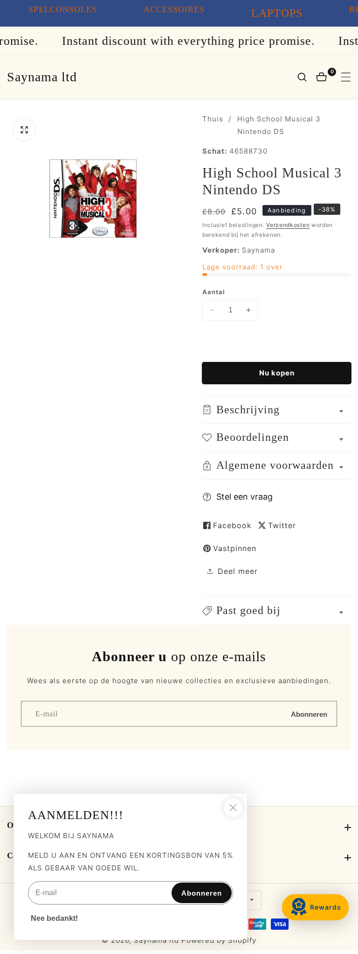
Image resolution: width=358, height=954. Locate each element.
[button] (276, 610)
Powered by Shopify (218, 940)
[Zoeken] (306, 77)
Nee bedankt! (54, 918)
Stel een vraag (244, 497)
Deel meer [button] (238, 571)
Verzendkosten (288, 224)
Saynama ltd (156, 940)
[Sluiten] (233, 808)
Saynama (258, 250)
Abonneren (309, 714)
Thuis (212, 118)
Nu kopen (277, 372)
